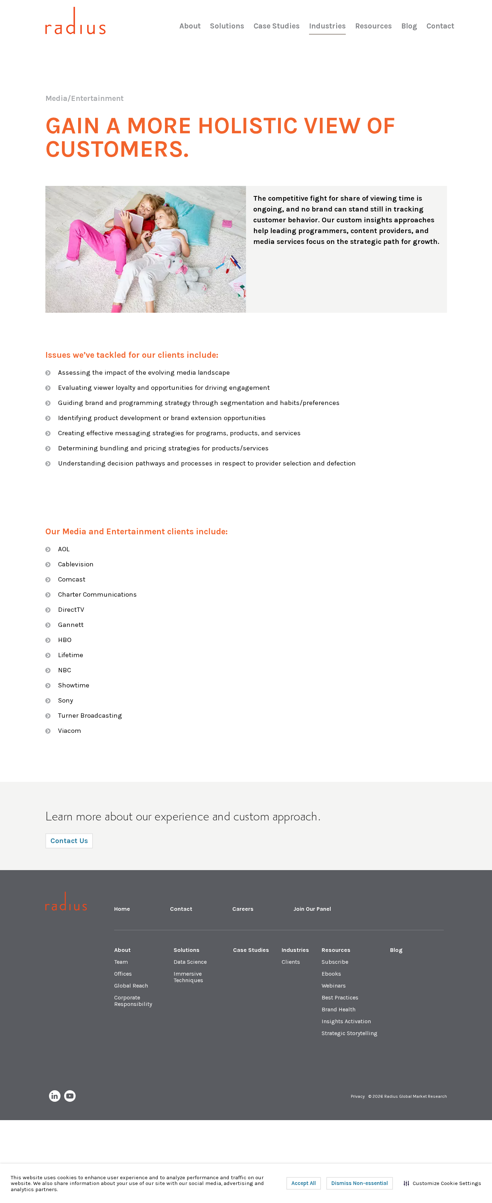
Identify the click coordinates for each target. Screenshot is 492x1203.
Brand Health (338, 1009)
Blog (409, 26)
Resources (373, 26)
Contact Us (69, 841)
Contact (440, 26)
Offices (123, 973)
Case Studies (277, 26)
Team (121, 961)
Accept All (303, 1183)
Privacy (358, 1096)
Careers (243, 908)
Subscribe (335, 961)
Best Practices (340, 997)
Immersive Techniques (188, 977)
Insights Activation (346, 1021)
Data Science (190, 961)
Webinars (334, 985)
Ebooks (331, 973)
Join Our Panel (312, 908)
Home (122, 908)
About (190, 26)
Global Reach (131, 985)
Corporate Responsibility (133, 1000)
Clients (291, 961)
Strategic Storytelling (349, 1033)
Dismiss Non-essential (359, 1183)
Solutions (227, 26)
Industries (327, 26)
